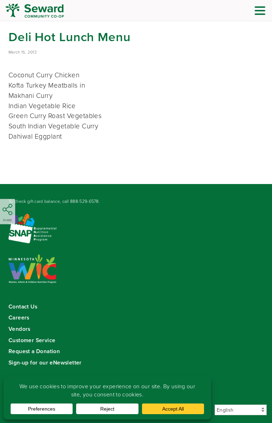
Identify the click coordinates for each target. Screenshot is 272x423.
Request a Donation (34, 351)
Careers (18, 317)
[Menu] (262, 12)
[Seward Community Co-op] (47, 11)
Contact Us (22, 306)
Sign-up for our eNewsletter (45, 362)
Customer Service (31, 340)
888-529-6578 (84, 201)
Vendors (19, 329)
